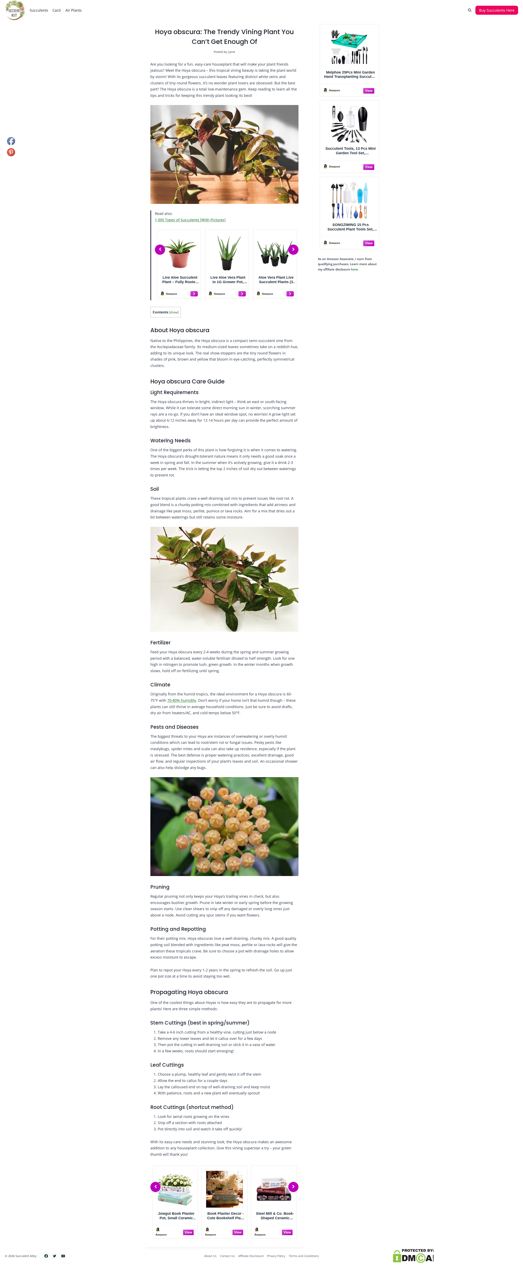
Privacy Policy (276, 1256)
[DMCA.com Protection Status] (455, 1256)
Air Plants (73, 10)
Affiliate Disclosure (251, 1256)
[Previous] (160, 250)
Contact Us (227, 1256)
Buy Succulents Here (496, 10)
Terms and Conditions (304, 1256)
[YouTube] (63, 1256)
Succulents (39, 10)
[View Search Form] (469, 10)
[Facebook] (46, 1256)
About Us (210, 1256)
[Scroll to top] (10, 1248)
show (174, 312)
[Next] (293, 250)
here (354, 269)
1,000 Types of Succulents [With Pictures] (190, 219)
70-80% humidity (181, 700)
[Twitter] (54, 1256)
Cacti (57, 10)
